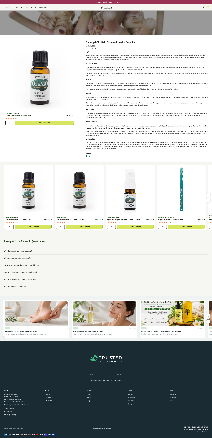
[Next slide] (208, 316)
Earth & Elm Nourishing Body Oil (175, 131)
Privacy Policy (107, 428)
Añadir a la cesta (44, 123)
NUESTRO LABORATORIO (40, 7)
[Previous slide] (208, 321)
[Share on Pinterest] (92, 156)
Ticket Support (9, 408)
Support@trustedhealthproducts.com (16, 405)
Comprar (8, 7)
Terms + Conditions (98, 428)
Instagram (173, 397)
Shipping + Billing (10, 415)
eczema (90, 86)
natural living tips (119, 133)
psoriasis (97, 86)
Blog (88, 401)
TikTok (172, 401)
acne (107, 86)
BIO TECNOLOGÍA (21, 7)
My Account (8, 411)
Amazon (131, 401)
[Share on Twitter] (89, 156)
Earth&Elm (49, 397)
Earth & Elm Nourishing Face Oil (151, 131)
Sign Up (119, 374)
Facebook (173, 394)
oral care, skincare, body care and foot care (149, 133)
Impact (89, 397)
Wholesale (131, 397)
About (89, 394)
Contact (130, 394)
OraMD (48, 394)
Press (130, 404)
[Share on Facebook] (86, 156)
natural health (129, 133)
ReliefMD (49, 401)
